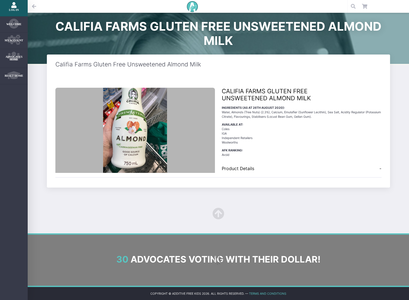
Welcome (14, 24)
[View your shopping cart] (364, 6)
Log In (14, 10)
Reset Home (14, 75)
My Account (14, 40)
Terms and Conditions (267, 293)
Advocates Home (14, 58)
